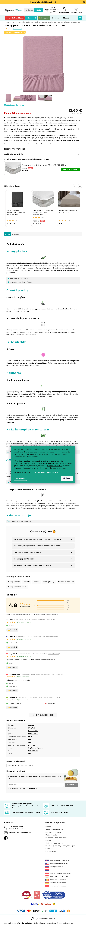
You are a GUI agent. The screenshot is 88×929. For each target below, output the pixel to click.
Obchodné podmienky (54, 843)
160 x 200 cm (33, 751)
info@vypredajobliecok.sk (20, 833)
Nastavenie (20, 478)
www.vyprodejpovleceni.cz (60, 863)
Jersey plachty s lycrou (17, 587)
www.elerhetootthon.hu (59, 876)
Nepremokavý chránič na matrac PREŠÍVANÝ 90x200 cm (44, 165)
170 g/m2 (31, 728)
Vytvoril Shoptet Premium (45, 919)
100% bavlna (33, 734)
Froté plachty (48, 582)
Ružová (31, 725)
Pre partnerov (50, 851)
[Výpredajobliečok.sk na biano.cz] (37, 895)
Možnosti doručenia (15, 105)
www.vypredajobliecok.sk (59, 860)
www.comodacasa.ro (58, 879)
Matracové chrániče (66, 582)
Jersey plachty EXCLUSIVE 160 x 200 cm (20, 765)
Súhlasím (66, 478)
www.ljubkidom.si (56, 867)
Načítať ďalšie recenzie (43, 715)
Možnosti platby (51, 835)
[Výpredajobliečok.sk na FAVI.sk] (26, 895)
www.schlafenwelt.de (58, 883)
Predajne (48, 827)
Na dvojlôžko (33, 731)
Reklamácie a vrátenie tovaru (56, 838)
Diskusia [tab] (15, 234)
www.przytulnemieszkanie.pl (61, 873)
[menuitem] (15, 18)
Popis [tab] (7, 234)
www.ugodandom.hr (58, 870)
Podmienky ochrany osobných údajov (60, 846)
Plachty (27, 582)
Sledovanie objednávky (54, 829)
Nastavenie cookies (54, 466)
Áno (29, 739)
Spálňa (36, 582)
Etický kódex (50, 848)
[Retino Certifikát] (53, 895)
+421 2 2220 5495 (16, 827)
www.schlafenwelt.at (58, 886)
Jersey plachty (14, 582)
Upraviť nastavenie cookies (62, 923)
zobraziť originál (52, 619)
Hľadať (39, 10)
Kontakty (49, 840)
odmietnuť (43, 468)
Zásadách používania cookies (45, 472)
